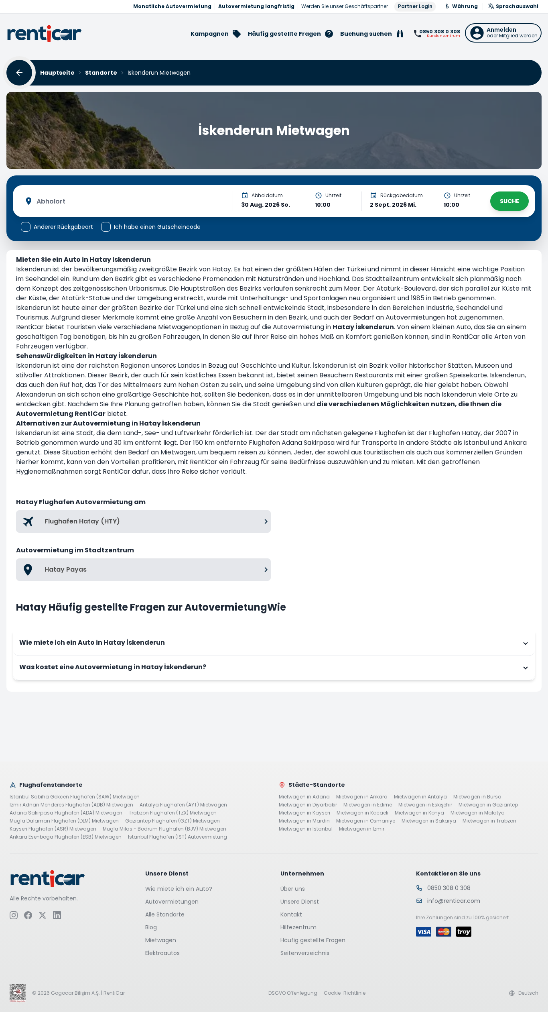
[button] (503, 33)
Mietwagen (160, 940)
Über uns (292, 889)
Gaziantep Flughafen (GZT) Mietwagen (172, 821)
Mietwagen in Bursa (477, 797)
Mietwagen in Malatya (478, 813)
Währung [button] (465, 6)
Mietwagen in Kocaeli (362, 813)
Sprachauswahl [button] (517, 6)
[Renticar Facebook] (28, 915)
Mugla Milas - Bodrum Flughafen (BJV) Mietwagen (164, 829)
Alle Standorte (165, 914)
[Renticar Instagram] (14, 915)
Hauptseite (57, 73)
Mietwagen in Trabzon (489, 821)
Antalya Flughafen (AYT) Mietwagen (183, 805)
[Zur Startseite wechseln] (44, 33)
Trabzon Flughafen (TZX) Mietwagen (173, 813)
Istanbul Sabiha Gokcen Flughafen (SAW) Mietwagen (75, 797)
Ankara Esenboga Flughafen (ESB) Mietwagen (66, 837)
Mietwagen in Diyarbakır (308, 805)
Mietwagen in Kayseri (304, 813)
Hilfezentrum (298, 927)
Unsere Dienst (299, 902)
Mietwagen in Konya (419, 813)
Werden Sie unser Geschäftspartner (344, 6)
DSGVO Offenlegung (292, 993)
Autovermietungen (172, 902)
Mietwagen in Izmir (361, 829)
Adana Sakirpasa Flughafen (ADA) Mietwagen (66, 813)
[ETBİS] (18, 993)
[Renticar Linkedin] (57, 915)
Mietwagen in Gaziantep (488, 805)
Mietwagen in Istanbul (306, 829)
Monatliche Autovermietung (172, 6)
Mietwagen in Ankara (362, 797)
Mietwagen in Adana (304, 797)
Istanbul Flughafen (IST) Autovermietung (177, 837)
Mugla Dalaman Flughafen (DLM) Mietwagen (64, 821)
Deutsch (528, 993)
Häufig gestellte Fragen (312, 940)
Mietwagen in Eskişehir (425, 805)
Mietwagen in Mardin (304, 821)
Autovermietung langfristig (256, 6)
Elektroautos (162, 953)
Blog (151, 927)
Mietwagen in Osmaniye (365, 821)
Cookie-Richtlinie (344, 993)
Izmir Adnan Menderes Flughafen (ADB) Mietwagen (71, 805)
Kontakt (291, 914)
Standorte (101, 73)
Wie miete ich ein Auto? (178, 889)
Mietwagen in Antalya (420, 797)
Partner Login (415, 6)
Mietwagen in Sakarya (429, 821)
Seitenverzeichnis (304, 953)
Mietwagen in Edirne (367, 805)
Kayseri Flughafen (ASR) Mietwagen (53, 829)
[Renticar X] (43, 915)
